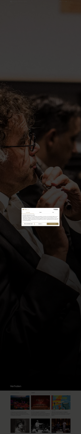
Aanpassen (40, 223)
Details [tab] (40, 212)
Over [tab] (53, 212)
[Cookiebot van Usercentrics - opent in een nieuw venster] (55, 209)
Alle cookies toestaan (52, 223)
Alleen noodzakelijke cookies (28, 223)
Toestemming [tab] (28, 212)
